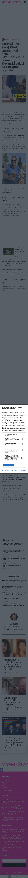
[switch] (22, 439)
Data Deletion (5, 470)
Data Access (14, 470)
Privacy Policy (22, 470)
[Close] (24, 407)
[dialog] (14, 439)
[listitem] (14, 435)
